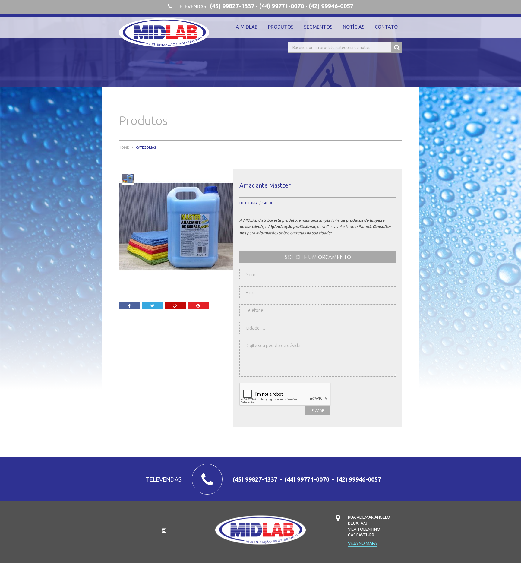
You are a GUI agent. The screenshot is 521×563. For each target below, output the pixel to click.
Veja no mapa (362, 543)
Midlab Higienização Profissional (164, 32)
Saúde (267, 203)
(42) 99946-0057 (331, 6)
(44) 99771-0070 (281, 6)
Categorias (146, 147)
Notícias (354, 27)
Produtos (281, 27)
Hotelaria (248, 203)
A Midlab (247, 27)
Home (124, 147)
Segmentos (318, 27)
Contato (386, 27)
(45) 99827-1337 (232, 6)
